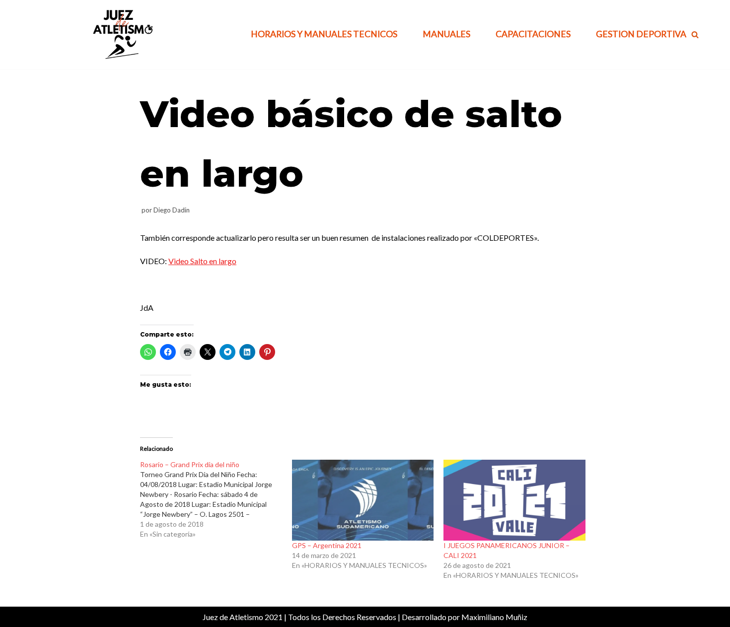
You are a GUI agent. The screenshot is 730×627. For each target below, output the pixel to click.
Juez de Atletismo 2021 (243, 617)
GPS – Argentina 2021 (327, 545)
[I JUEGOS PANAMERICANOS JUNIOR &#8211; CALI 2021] (514, 500)
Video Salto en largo (202, 261)
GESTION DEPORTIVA (641, 34)
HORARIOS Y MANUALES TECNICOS (324, 34)
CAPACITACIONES (533, 34)
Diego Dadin (171, 210)
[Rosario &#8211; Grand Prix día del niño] (216, 499)
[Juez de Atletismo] (121, 34)
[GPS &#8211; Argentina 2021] (363, 500)
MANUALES (446, 34)
